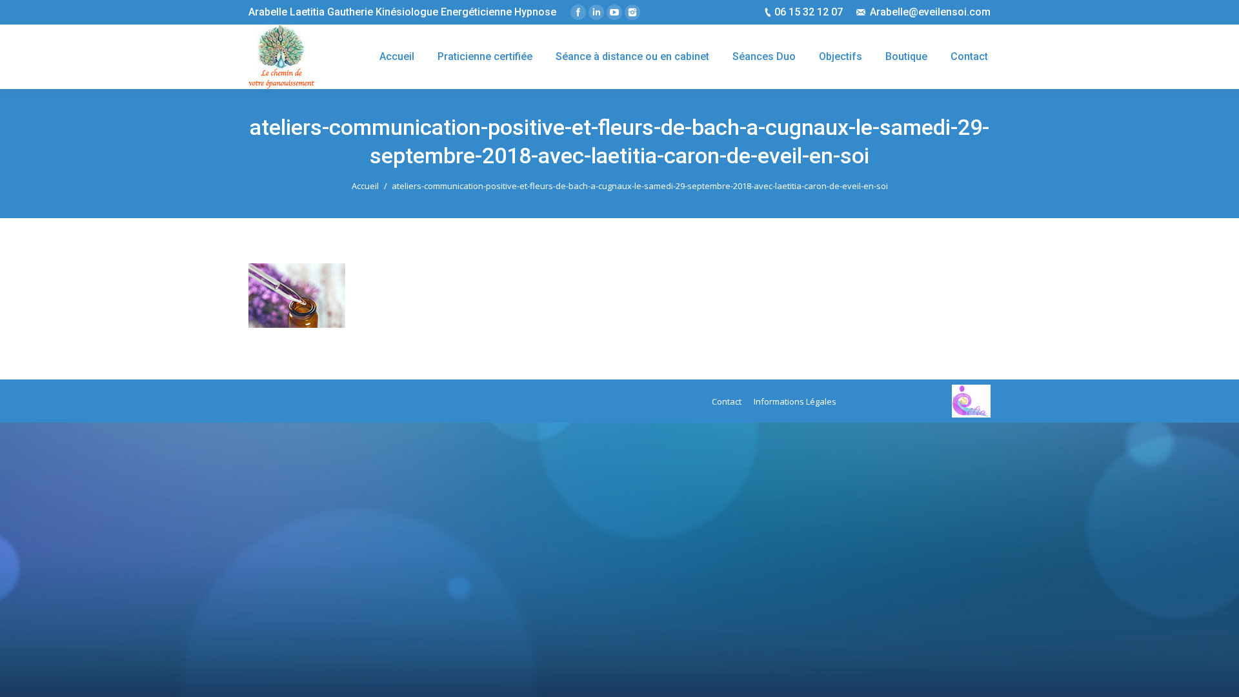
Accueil (365, 186)
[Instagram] (632, 12)
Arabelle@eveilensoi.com (930, 12)
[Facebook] (578, 12)
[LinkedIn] (596, 12)
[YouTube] (614, 12)
